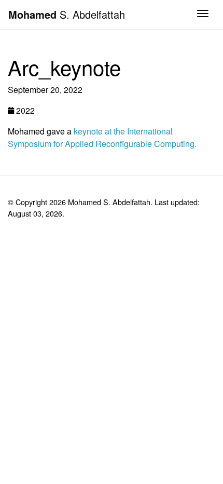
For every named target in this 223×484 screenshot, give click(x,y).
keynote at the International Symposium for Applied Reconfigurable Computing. (102, 137)
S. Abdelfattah (66, 14)
